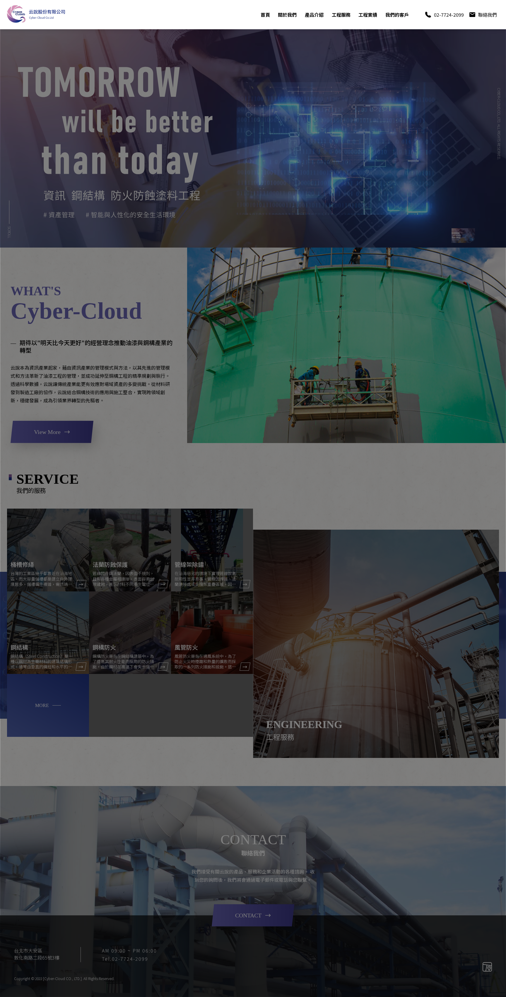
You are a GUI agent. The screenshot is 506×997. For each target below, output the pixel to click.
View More (47, 432)
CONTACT (248, 915)
